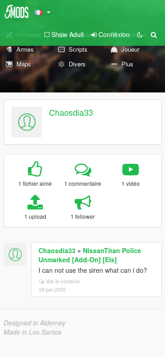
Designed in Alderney (35, 322)
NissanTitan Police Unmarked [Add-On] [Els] (89, 255)
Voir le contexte (63, 281)
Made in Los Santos (32, 331)
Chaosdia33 (71, 112)
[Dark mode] (139, 34)
